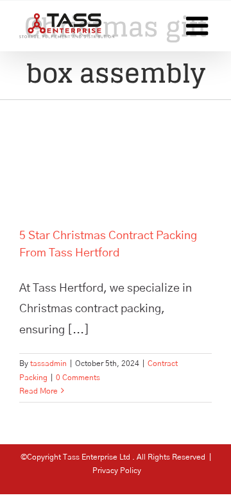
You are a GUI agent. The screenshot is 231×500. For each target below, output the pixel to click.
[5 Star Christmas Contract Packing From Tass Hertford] (115, 154)
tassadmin (48, 363)
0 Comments (78, 377)
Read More (38, 391)
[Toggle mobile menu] (199, 25)
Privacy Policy (116, 470)
